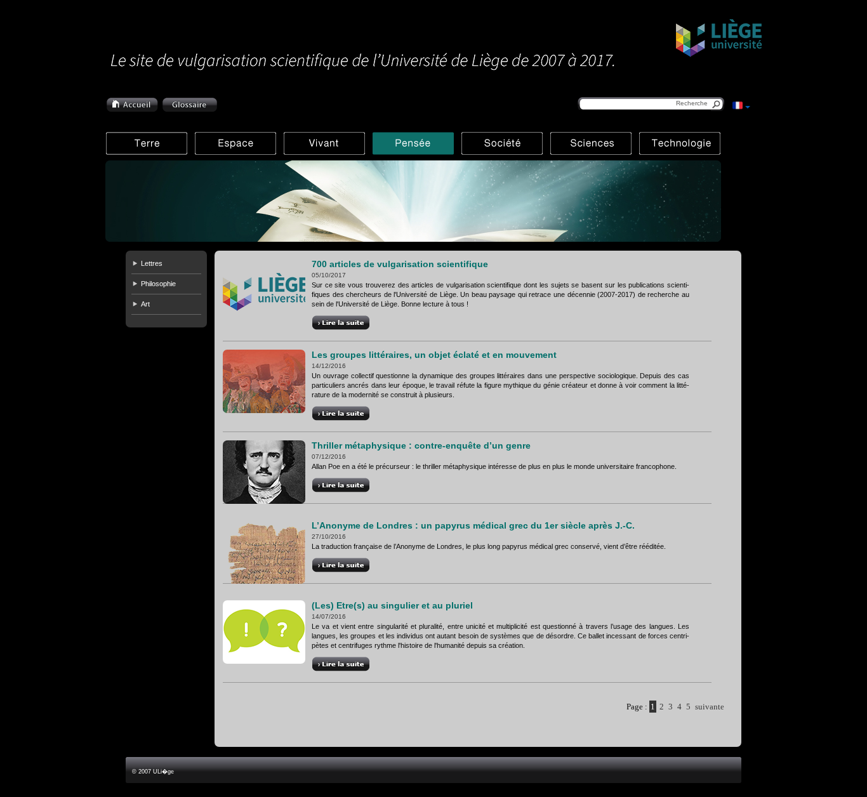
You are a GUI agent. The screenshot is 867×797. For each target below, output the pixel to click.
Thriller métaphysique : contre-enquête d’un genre (421, 445)
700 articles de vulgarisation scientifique (400, 264)
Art (145, 304)
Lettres (151, 263)
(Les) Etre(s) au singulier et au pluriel (392, 605)
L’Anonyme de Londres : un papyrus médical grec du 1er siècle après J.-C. (473, 525)
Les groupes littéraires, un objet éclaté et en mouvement (434, 355)
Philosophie (158, 283)
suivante (709, 706)
